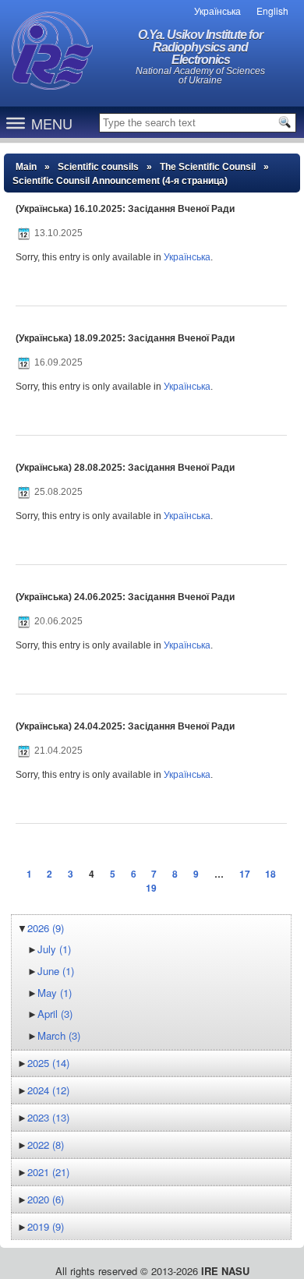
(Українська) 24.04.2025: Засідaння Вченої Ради (125, 726)
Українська (187, 257)
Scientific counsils (98, 166)
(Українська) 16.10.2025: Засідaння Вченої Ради (125, 208)
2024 (48, 1090)
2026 (45, 927)
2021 (48, 1171)
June (55, 970)
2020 (45, 1199)
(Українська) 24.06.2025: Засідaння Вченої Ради (125, 597)
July (54, 949)
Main (26, 166)
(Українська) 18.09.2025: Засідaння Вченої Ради (125, 338)
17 (244, 874)
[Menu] (15, 122)
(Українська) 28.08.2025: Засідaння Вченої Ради (125, 467)
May (54, 992)
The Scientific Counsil (208, 166)
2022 (45, 1144)
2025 (48, 1062)
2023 (48, 1117)
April (54, 1013)
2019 (45, 1226)
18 (270, 874)
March (58, 1035)
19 (151, 888)
